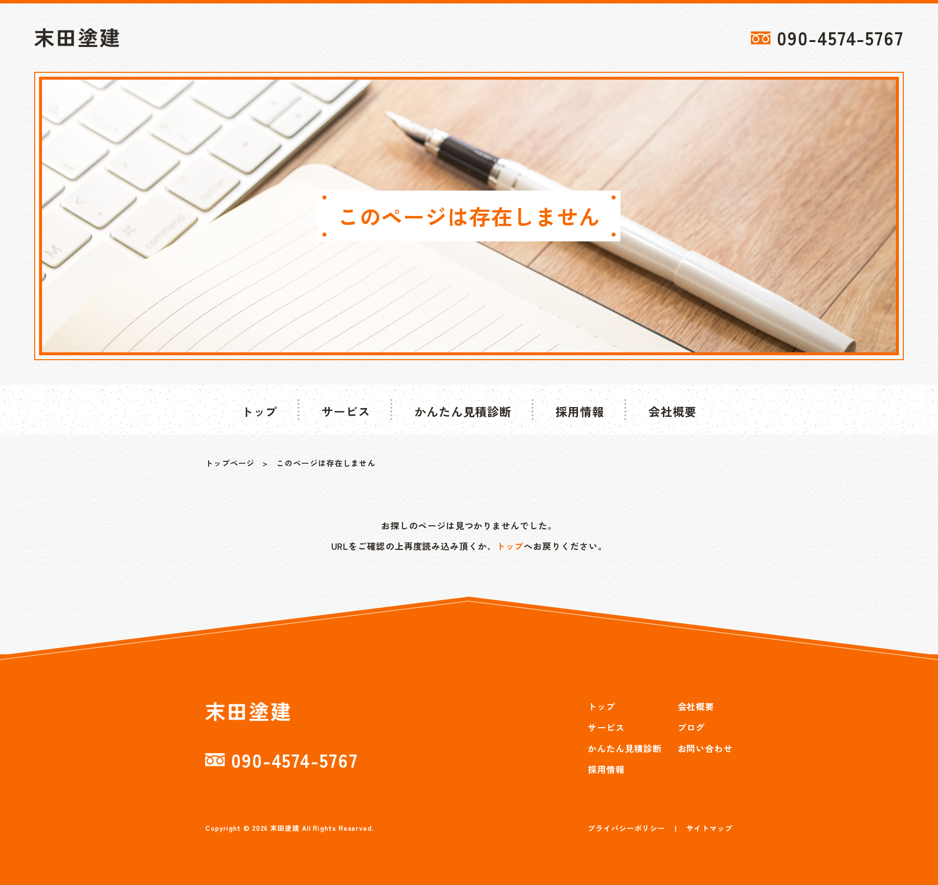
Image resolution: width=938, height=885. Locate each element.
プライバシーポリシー (626, 828)
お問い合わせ (705, 748)
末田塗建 (284, 828)
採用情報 (606, 769)
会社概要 (696, 706)
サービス (606, 727)
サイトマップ (709, 828)
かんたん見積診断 (624, 748)
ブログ (691, 727)
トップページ (230, 463)
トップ (510, 546)
